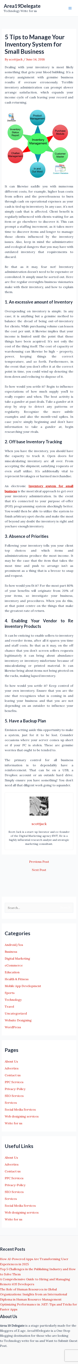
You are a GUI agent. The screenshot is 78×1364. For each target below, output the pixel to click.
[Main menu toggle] (70, 8)
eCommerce (14, 965)
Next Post (39, 869)
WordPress (13, 1027)
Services (11, 1103)
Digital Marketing (17, 958)
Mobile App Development (23, 986)
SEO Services (14, 1096)
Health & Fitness (17, 979)
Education (12, 972)
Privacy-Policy (15, 1089)
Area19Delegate (22, 6)
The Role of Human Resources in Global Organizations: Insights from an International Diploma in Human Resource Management (33, 1294)
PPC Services (14, 1082)
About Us (11, 1061)
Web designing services (22, 1116)
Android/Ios (14, 945)
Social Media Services (20, 1109)
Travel (9, 1006)
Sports (10, 993)
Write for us (13, 1123)
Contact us (13, 1075)
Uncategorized (16, 1013)
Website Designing (18, 1020)
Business (11, 952)
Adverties (12, 1068)
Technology (13, 1000)
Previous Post (39, 861)
